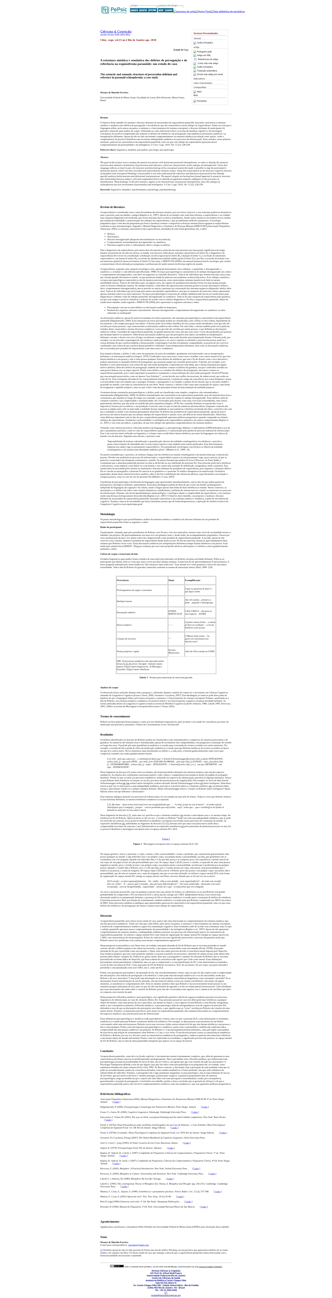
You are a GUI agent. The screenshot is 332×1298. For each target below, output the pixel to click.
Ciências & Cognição (116, 31)
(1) (101, 1250)
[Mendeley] (195, 92)
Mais (199, 92)
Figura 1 (166, 839)
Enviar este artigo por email (210, 74)
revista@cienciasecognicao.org (166, 1295)
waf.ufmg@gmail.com (138, 1245)
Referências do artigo (208, 59)
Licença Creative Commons (210, 1267)
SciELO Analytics (205, 43)
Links (116, 1102)
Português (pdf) (204, 52)
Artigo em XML (204, 55)
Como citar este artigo (208, 63)
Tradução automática (207, 71)
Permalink (202, 101)
